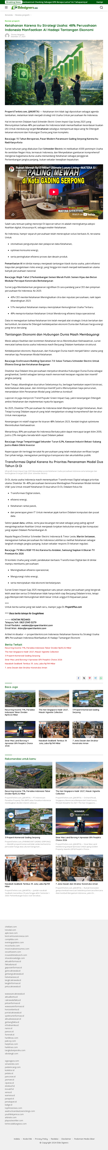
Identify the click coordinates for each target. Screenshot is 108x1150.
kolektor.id (9, 1070)
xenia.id (8, 1092)
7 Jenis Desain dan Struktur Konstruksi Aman (26, 667)
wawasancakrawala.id (15, 993)
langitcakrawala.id (13, 980)
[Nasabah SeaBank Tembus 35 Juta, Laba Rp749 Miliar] (54, 729)
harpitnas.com (11, 1044)
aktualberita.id (11, 996)
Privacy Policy (41, 1139)
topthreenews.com (13, 1108)
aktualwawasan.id (13, 1019)
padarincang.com (13, 1067)
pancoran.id (10, 1076)
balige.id (8, 1104)
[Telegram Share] (95, 678)
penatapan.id (11, 1101)
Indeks (17, 1139)
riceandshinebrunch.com (16, 955)
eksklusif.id (10, 1086)
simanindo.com (12, 1064)
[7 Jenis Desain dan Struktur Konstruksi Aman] (88, 729)
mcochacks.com (12, 945)
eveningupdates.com (14, 942)
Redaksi (54, 1139)
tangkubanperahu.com (15, 1050)
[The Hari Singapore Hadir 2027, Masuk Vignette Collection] (54, 698)
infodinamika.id (12, 1025)
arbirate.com (10, 1117)
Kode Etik (27, 1139)
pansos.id (9, 1031)
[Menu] (7, 7)
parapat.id (9, 1098)
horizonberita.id (12, 1009)
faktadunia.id (10, 964)
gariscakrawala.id (12, 970)
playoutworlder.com (14, 1120)
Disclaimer (66, 1139)
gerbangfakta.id (12, 1022)
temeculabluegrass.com (16, 1123)
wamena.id (10, 1095)
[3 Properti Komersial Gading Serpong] (88, 698)
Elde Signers (62, 1142)
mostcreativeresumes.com (17, 948)
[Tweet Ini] (84, 678)
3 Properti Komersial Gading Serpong (22, 655)
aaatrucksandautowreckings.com (20, 1111)
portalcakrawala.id (13, 1012)
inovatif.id (9, 1089)
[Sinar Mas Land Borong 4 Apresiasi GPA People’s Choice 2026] (20, 729)
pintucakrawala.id (13, 986)
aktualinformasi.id (13, 961)
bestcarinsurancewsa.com (17, 936)
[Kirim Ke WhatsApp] (101, 678)
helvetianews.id (12, 977)
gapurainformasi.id (13, 967)
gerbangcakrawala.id (14, 973)
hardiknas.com (11, 1037)
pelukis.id (9, 1073)
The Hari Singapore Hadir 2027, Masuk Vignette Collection (32, 652)
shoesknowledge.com (15, 958)
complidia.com (11, 939)
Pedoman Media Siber (84, 1139)
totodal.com (10, 930)
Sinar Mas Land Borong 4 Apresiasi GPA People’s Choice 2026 (33, 659)
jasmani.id (9, 1079)
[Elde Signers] (23, 7)
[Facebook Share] (78, 678)
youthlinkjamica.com (14, 1114)
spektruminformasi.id (14, 1015)
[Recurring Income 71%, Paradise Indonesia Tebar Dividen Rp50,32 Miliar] (20, 698)
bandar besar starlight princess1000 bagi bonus (26, 911)
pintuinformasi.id (12, 1003)
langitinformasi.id (12, 983)
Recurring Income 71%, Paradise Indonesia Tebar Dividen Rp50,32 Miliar (38, 648)
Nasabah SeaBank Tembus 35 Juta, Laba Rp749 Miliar (30, 663)
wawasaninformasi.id (14, 1006)
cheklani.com (11, 926)
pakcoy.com (10, 1041)
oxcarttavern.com (13, 951)
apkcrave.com (11, 933)
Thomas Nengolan (17, 34)
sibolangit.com (11, 1053)
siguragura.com (12, 1060)
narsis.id (8, 1028)
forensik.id (9, 1034)
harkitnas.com (11, 1047)
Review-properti (12, 21)
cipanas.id (9, 1083)
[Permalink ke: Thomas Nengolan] (7, 35)
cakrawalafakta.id (13, 1000)
